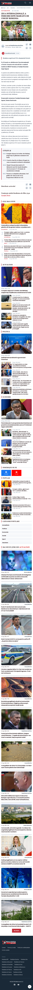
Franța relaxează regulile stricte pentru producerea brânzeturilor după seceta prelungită (20, 326)
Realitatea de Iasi (18, 964)
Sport (5, 243)
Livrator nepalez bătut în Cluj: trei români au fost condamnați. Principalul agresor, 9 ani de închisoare (16, 671)
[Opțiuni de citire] (29, 986)
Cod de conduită (5, 950)
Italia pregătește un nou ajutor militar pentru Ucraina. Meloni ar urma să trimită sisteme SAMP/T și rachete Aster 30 (15, 862)
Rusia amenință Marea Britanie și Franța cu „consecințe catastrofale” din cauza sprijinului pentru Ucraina (21, 392)
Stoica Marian (28, 572)
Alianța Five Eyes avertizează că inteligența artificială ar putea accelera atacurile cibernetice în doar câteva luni (16, 577)
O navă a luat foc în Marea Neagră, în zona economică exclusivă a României (18, 161)
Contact (4, 947)
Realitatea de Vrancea (19, 962)
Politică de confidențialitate (24, 947)
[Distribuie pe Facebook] (30, 44)
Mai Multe (16, 930)
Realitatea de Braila (17, 972)
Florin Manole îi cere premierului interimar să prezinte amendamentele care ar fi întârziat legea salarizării (16, 425)
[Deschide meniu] (30, 3)
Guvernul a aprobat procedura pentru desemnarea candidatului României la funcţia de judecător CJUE (14, 894)
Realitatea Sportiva (14, 959)
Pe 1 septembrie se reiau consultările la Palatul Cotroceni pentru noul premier (22, 365)
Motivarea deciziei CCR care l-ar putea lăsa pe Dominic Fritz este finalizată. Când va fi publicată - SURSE (17, 247)
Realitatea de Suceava (7, 967)
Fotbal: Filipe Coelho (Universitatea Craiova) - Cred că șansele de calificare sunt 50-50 (17, 240)
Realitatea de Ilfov (16, 45)
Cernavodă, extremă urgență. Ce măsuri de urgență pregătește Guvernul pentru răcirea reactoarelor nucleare (16, 830)
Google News (5, 195)
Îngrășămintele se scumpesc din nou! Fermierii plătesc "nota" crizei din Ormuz (21, 460)
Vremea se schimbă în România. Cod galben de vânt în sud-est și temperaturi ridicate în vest (17, 175)
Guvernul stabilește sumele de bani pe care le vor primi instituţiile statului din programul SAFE (21, 444)
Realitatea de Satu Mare (7, 964)
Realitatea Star (24, 959)
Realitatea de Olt (17, 969)
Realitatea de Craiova (7, 972)
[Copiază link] (26, 44)
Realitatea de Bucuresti (7, 962)
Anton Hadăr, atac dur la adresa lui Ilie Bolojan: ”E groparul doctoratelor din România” (20, 374)
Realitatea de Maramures (19, 967)
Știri (8, 7)
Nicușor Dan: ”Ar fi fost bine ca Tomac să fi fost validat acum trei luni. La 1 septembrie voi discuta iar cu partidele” (21, 383)
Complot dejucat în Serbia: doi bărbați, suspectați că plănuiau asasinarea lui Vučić (18, 155)
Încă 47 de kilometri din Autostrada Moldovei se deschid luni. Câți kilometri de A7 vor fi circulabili (15, 609)
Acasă (4, 7)
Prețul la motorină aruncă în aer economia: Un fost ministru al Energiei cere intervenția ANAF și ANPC (22, 453)
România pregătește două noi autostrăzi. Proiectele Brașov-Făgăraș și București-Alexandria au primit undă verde (15, 703)
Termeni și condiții (11, 947)
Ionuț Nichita (28, 604)
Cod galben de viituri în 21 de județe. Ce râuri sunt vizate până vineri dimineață (16, 766)
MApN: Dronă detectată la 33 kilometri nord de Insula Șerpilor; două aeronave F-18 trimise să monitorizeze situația (17, 168)
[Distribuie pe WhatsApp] (26, 48)
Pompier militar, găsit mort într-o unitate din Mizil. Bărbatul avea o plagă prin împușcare (17, 233)
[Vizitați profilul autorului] (2, 46)
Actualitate (13, 7)
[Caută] (25, 3)
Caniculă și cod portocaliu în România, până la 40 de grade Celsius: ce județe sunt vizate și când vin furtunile (15, 227)
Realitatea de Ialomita (7, 974)
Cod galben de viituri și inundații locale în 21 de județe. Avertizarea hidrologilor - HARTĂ (16, 925)
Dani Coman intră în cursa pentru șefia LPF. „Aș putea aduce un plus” (16, 640)
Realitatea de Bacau (18, 974)
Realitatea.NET (5, 959)
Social (6, 258)
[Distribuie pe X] (30, 48)
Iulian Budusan (27, 825)
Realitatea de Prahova (7, 969)
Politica (6, 251)
